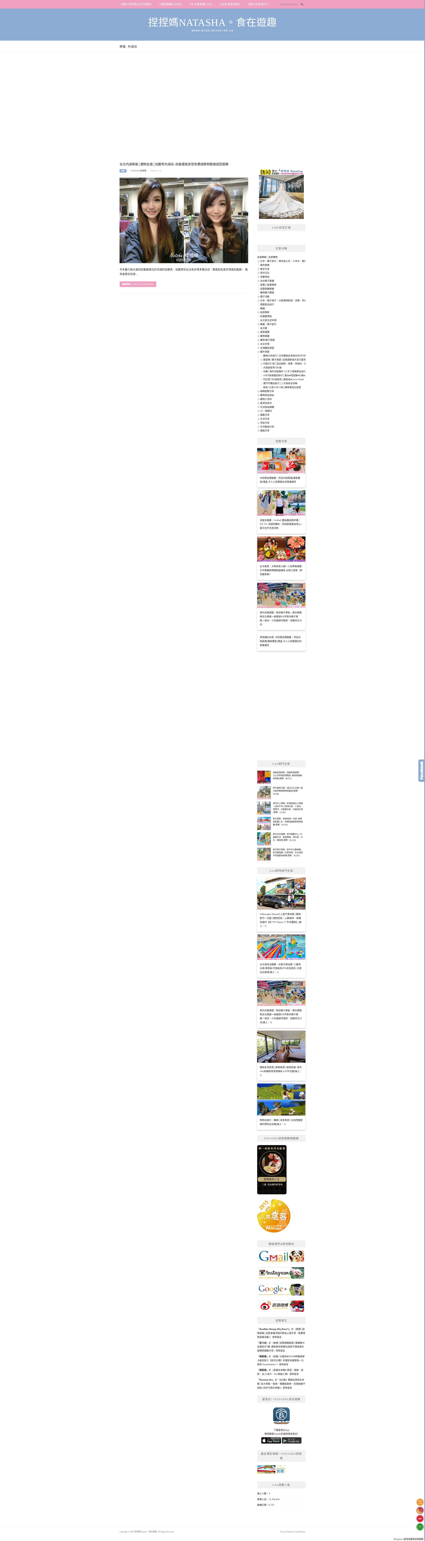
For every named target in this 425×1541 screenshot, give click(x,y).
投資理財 (264, 312)
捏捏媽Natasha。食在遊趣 (212, 22)
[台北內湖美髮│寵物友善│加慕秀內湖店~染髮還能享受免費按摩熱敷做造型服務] (184, 220)
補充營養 (264, 265)
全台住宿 (264, 344)
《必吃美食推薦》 (230, 4)
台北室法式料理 (268, 320)
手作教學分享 (267, 427)
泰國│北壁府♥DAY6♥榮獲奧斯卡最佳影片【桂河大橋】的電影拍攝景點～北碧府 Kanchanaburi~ (281, 1360)
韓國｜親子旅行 (268, 324)
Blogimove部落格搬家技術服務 (408, 1539)
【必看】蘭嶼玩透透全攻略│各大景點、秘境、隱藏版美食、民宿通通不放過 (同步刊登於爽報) (281, 1384)
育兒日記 (264, 273)
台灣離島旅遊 (267, 348)
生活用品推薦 (267, 407)
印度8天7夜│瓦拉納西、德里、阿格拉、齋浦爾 (287, 363)
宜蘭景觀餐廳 (267, 289)
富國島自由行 (267, 304)
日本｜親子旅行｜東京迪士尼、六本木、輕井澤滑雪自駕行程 (291, 261)
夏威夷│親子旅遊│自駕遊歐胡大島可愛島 (284, 359)
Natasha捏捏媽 (138, 171)
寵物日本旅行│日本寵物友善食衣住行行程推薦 (287, 355)
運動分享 (264, 415)
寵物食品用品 (267, 395)
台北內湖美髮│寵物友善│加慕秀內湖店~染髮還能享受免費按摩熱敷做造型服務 (174, 164)
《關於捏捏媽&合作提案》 (136, 4)
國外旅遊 (264, 351)
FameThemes (300, 1532)
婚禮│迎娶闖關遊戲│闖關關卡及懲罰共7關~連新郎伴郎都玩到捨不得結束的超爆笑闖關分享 (281, 1347)
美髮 (123, 171)
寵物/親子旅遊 (267, 340)
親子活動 (264, 296)
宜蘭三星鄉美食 (268, 285)
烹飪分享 (264, 423)
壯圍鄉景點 (266, 316)
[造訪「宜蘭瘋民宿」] (271, 1470)
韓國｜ (263, 308)
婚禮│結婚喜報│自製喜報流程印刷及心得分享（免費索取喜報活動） (281, 1333)
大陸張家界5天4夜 (272, 367)
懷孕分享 (264, 269)
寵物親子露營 (267, 292)
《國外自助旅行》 (258, 4)
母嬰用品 (264, 277)
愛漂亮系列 (266, 403)
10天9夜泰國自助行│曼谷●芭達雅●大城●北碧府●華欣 (290, 375)
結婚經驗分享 (267, 391)
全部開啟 (261, 257)
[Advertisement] (184, 111)
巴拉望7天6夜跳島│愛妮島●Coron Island (283, 379)
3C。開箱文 (266, 411)
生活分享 (264, 419)
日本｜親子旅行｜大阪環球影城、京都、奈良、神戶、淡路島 (291, 300)
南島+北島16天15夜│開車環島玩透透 (282, 387)
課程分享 (264, 430)
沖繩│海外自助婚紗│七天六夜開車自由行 (284, 371)
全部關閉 (273, 257)
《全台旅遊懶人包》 (201, 4)
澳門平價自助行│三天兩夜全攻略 (280, 383)
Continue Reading (142, 284)
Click (421, 770)
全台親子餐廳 (267, 281)
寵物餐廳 (264, 336)
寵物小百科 (266, 399)
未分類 (263, 328)
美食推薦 (264, 332)
